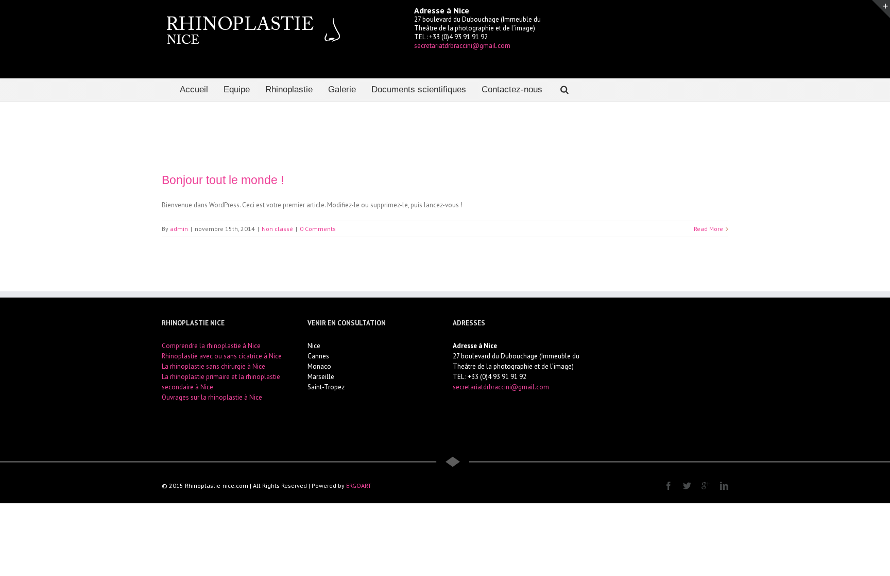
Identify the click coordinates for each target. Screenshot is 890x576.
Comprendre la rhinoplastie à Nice (211, 345)
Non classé (277, 229)
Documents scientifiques (418, 89)
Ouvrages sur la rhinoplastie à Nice (212, 397)
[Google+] (705, 486)
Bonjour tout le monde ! (223, 180)
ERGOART (358, 485)
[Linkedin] (724, 486)
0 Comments (318, 229)
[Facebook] (668, 486)
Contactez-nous (512, 89)
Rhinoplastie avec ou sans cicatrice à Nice (222, 356)
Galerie (342, 89)
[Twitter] (687, 486)
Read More (708, 229)
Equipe (237, 89)
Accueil (194, 89)
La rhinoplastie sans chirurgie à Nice (213, 366)
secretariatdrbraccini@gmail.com (462, 45)
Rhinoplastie (289, 89)
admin (179, 229)
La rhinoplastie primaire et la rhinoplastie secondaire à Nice (221, 381)
